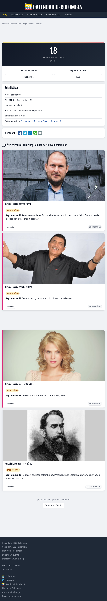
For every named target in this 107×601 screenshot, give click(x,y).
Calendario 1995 (15, 23)
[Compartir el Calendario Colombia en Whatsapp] (35, 132)
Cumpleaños (95, 227)
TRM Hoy (9, 580)
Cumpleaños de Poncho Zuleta (18, 287)
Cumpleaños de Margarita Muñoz (20, 384)
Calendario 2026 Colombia (14, 543)
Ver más (10, 227)
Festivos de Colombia (12, 550)
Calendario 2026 (34, 14)
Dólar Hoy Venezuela (11, 596)
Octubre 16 (55, 121)
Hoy (5, 14)
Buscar (68, 14)
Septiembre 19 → (78, 70)
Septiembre (28, 23)
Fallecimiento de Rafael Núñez (18, 463)
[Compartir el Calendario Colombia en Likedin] (30, 132)
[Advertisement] (53, 35)
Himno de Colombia (11, 588)
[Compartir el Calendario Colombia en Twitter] (25, 132)
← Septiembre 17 (29, 70)
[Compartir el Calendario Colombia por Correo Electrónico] (40, 132)
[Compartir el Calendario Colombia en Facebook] (20, 132)
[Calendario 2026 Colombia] (53, 7)
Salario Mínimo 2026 (15, 584)
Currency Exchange (11, 592)
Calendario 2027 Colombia (14, 546)
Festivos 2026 (17, 14)
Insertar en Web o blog (13, 558)
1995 (78, 76)
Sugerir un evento (10, 554)
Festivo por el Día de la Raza (34, 121)
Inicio (4, 23)
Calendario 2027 (53, 14)
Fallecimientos (94, 487)
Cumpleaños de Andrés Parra (18, 204)
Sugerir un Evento (53, 505)
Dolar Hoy (10, 576)
